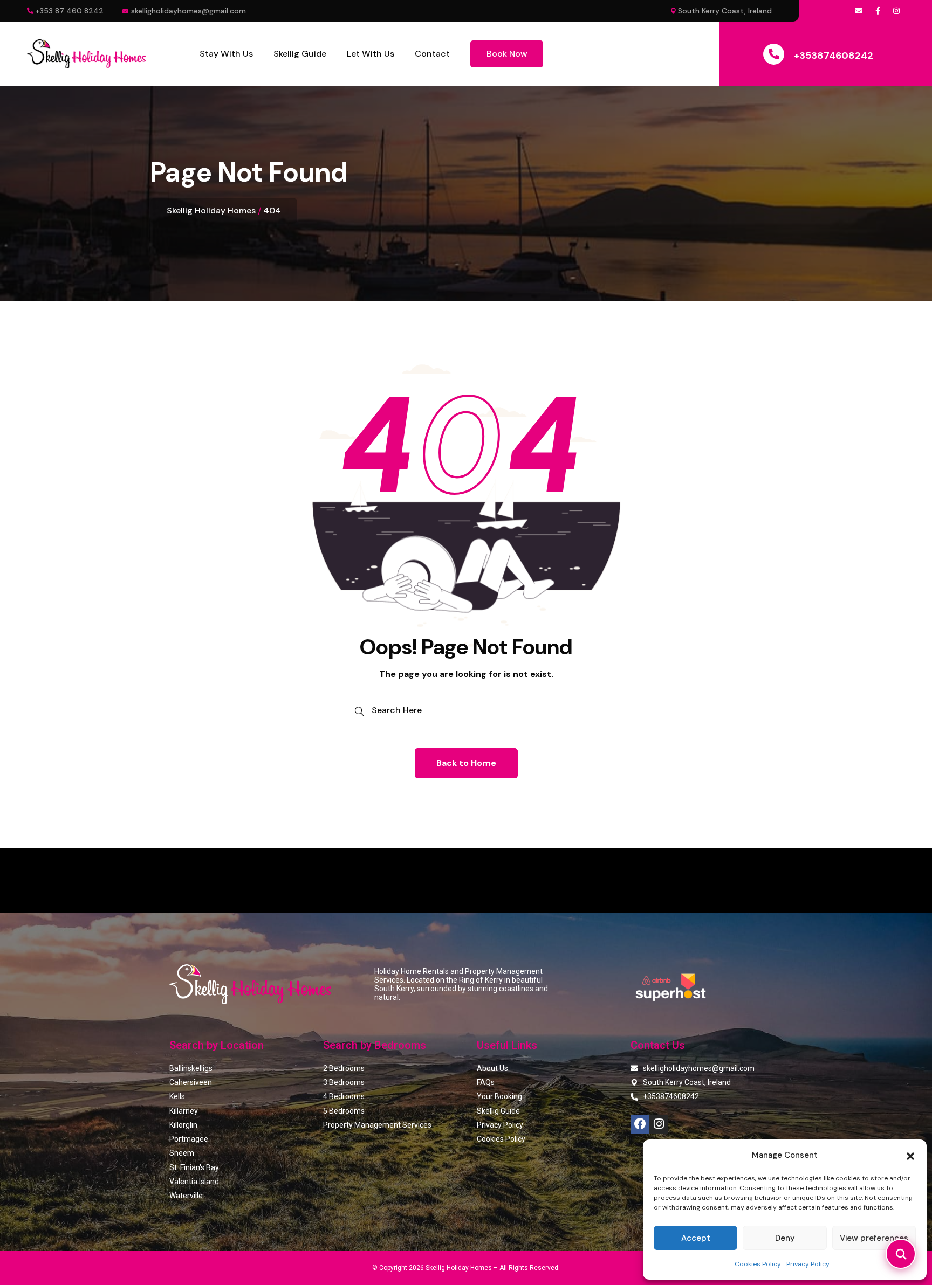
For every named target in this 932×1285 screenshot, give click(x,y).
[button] (910, 1155)
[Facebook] (640, 1124)
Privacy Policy (808, 1264)
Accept (695, 1238)
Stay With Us (226, 53)
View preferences (874, 1238)
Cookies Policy (758, 1264)
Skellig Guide (299, 53)
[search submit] (359, 711)
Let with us (370, 53)
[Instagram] (658, 1124)
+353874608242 (833, 55)
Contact (432, 53)
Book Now (506, 53)
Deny (785, 1238)
